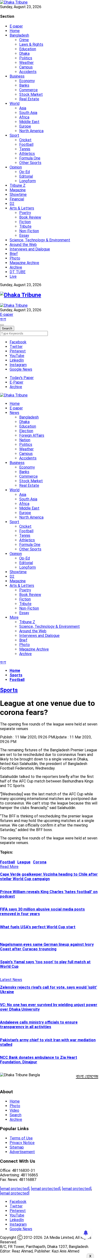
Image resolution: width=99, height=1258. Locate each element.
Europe (25, 126)
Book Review (30, 217)
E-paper (16, 26)
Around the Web (23, 244)
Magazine (18, 190)
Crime (24, 40)
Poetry (25, 212)
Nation (24, 440)
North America (31, 131)
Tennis (24, 149)
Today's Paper (22, 377)
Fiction (25, 222)
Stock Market (31, 94)
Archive (16, 267)
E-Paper (16, 382)
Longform (27, 181)
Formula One (29, 158)
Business (17, 76)
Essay (24, 235)
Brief (14, 253)
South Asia (28, 112)
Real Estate (29, 99)
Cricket (25, 140)
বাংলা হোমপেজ (87, 1076)
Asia (22, 108)
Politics (25, 58)
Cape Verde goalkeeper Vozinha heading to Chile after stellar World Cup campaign (49, 876)
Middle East (29, 121)
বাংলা (3, 319)
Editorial (26, 176)
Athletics (27, 153)
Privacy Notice (22, 1142)
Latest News (11, 979)
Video (14, 1110)
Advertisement (22, 1152)
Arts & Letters (22, 208)
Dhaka (24, 53)
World (14, 103)
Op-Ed (24, 172)
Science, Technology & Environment (40, 240)
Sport (14, 135)
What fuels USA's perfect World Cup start (37, 927)
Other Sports (30, 162)
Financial (17, 199)
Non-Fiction (29, 231)
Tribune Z (17, 185)
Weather (26, 62)
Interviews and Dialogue (30, 249)
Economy (27, 81)
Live (13, 276)
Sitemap (17, 1147)
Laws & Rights (31, 44)
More (14, 617)
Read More (9, 866)
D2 (12, 203)
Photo (15, 258)
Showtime (18, 194)
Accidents (28, 71)
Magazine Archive (24, 263)
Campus (26, 67)
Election (26, 431)
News (14, 412)
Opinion (16, 167)
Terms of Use (21, 1138)
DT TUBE (17, 272)
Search (15, 1115)
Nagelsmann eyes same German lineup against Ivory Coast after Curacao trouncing (47, 946)
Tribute (25, 226)
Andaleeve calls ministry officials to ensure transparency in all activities (39, 1024)
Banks (24, 85)
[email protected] (14, 1188)
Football (26, 144)
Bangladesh (19, 35)
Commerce (28, 90)
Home (15, 30)
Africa (24, 117)
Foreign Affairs (31, 435)
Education (27, 49)
